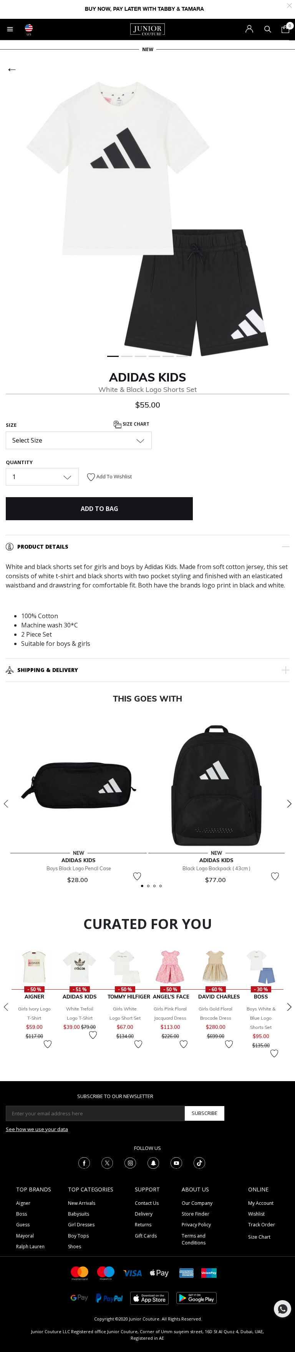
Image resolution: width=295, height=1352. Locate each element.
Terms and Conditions (194, 1239)
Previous (6, 804)
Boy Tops (78, 1236)
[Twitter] (107, 1162)
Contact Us (147, 1203)
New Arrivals (81, 1203)
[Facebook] (84, 1162)
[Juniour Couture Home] (147, 29)
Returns (143, 1224)
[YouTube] (176, 1162)
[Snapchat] (153, 1162)
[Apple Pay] (159, 1273)
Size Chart (135, 424)
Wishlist (256, 1214)
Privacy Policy (196, 1224)
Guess (23, 1224)
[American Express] (186, 1273)
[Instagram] (130, 1162)
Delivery (143, 1214)
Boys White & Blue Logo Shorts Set (261, 1018)
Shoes (74, 1246)
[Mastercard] (80, 1273)
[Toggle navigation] (10, 29)
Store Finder (195, 1214)
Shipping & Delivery (47, 670)
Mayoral (25, 1236)
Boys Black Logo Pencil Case (78, 868)
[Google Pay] (79, 1298)
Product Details (42, 546)
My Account (260, 1203)
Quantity (19, 462)
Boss (21, 1214)
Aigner (23, 1203)
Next (289, 804)
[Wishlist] (137, 876)
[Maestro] (106, 1273)
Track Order (261, 1224)
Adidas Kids (147, 377)
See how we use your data (37, 1129)
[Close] (289, 4)
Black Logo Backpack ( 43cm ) (216, 868)
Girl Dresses (81, 1224)
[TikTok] (199, 1162)
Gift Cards (146, 1236)
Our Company (197, 1203)
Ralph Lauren (30, 1246)
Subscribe (204, 1113)
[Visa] (132, 1273)
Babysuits (78, 1214)
